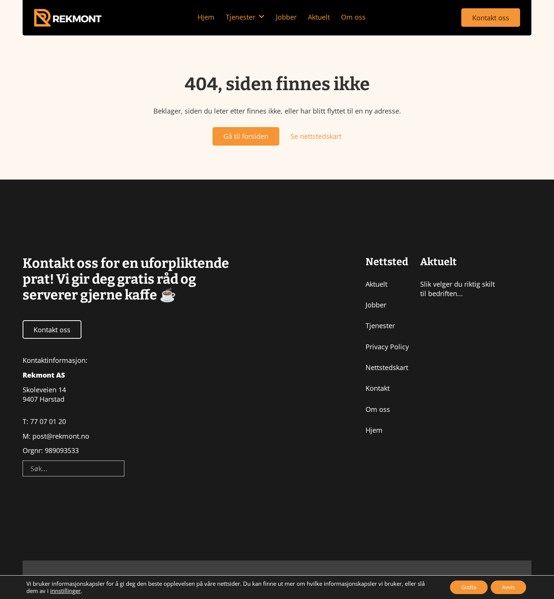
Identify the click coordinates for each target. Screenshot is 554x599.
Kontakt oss (490, 17)
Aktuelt (319, 17)
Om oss (353, 17)
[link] (68, 18)
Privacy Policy (387, 346)
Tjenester (240, 17)
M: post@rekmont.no (56, 436)
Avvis (508, 587)
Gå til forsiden (245, 136)
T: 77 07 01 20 (44, 421)
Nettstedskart (387, 367)
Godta (468, 587)
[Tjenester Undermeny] (262, 17)
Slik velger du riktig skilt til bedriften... (457, 289)
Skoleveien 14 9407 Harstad (44, 394)
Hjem (205, 17)
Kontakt (378, 388)
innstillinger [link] (65, 590)
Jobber (286, 17)
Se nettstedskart (316, 136)
